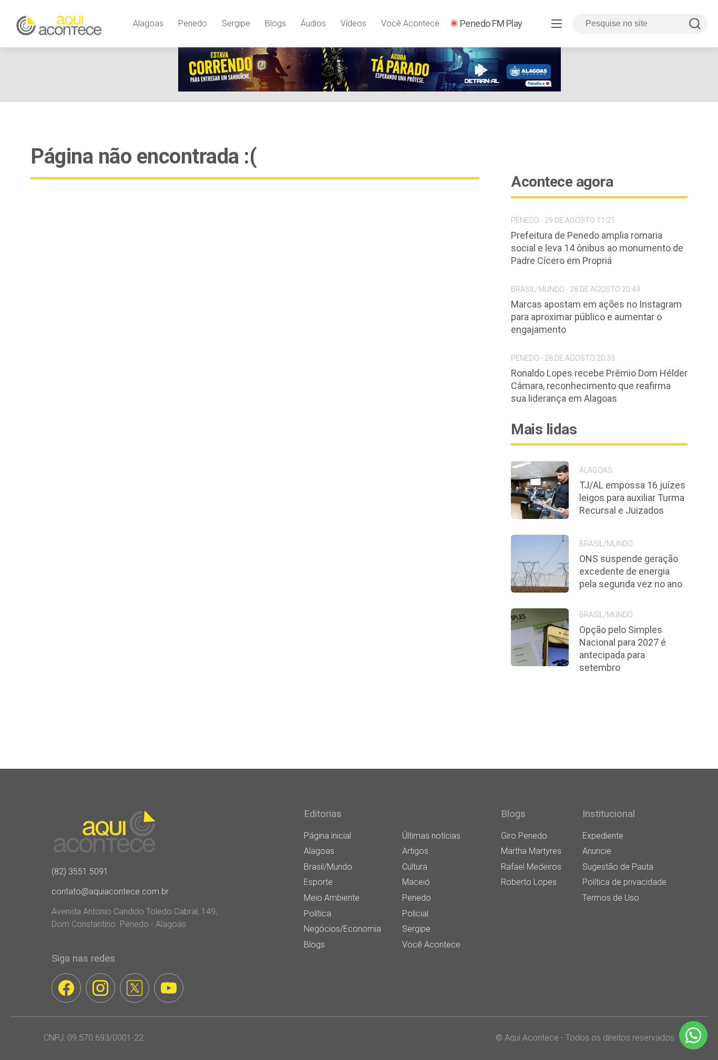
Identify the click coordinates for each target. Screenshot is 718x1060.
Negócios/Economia (342, 929)
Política (317, 914)
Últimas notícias (431, 836)
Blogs (275, 23)
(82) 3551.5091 (80, 871)
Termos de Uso (610, 898)
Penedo (192, 23)
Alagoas (148, 23)
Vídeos (353, 23)
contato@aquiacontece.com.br (110, 891)
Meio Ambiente (332, 898)
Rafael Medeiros (531, 867)
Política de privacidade (624, 882)
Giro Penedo (524, 836)
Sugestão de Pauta (617, 867)
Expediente (602, 836)
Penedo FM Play (491, 23)
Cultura (414, 867)
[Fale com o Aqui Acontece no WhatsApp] (693, 1035)
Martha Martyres (531, 851)
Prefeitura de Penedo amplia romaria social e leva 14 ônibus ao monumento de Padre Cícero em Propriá (597, 248)
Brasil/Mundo (328, 867)
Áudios (313, 23)
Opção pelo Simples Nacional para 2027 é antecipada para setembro (622, 648)
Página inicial (327, 836)
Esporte (318, 882)
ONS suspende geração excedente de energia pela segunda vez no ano (630, 571)
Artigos (415, 851)
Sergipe (236, 23)
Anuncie (596, 851)
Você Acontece (410, 23)
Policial (415, 914)
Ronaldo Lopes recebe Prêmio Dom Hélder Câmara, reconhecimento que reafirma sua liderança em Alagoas (599, 386)
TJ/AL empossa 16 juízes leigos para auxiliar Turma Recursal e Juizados (632, 498)
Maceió (416, 882)
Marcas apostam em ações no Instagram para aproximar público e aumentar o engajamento (596, 317)
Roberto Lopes (529, 882)
